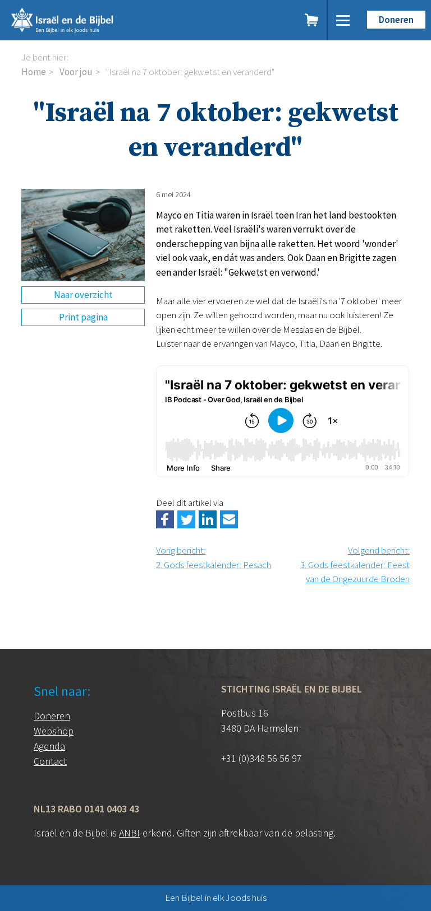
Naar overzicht (83, 295)
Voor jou (76, 72)
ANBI (129, 832)
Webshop (54, 730)
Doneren (396, 19)
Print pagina (83, 317)
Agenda (49, 746)
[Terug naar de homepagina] (105, 20)
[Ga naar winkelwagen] (312, 20)
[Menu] (343, 20)
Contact (50, 761)
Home (33, 72)
